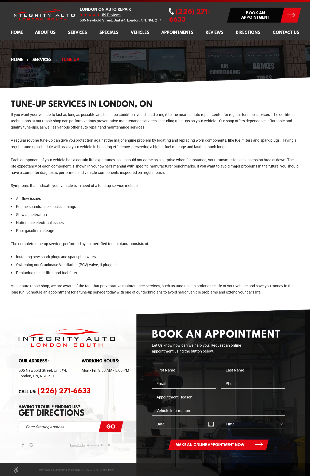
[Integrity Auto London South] (43, 14)
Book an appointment (255, 15)
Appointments (177, 32)
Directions (248, 32)
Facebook (23, 445)
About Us (45, 32)
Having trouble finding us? (52, 410)
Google (31, 445)
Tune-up (70, 59)
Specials (109, 32)
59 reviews (111, 15)
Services (77, 32)
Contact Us (286, 32)
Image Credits (77, 445)
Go (110, 426)
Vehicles (140, 32)
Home (17, 32)
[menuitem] (17, 32)
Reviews (215, 32)
